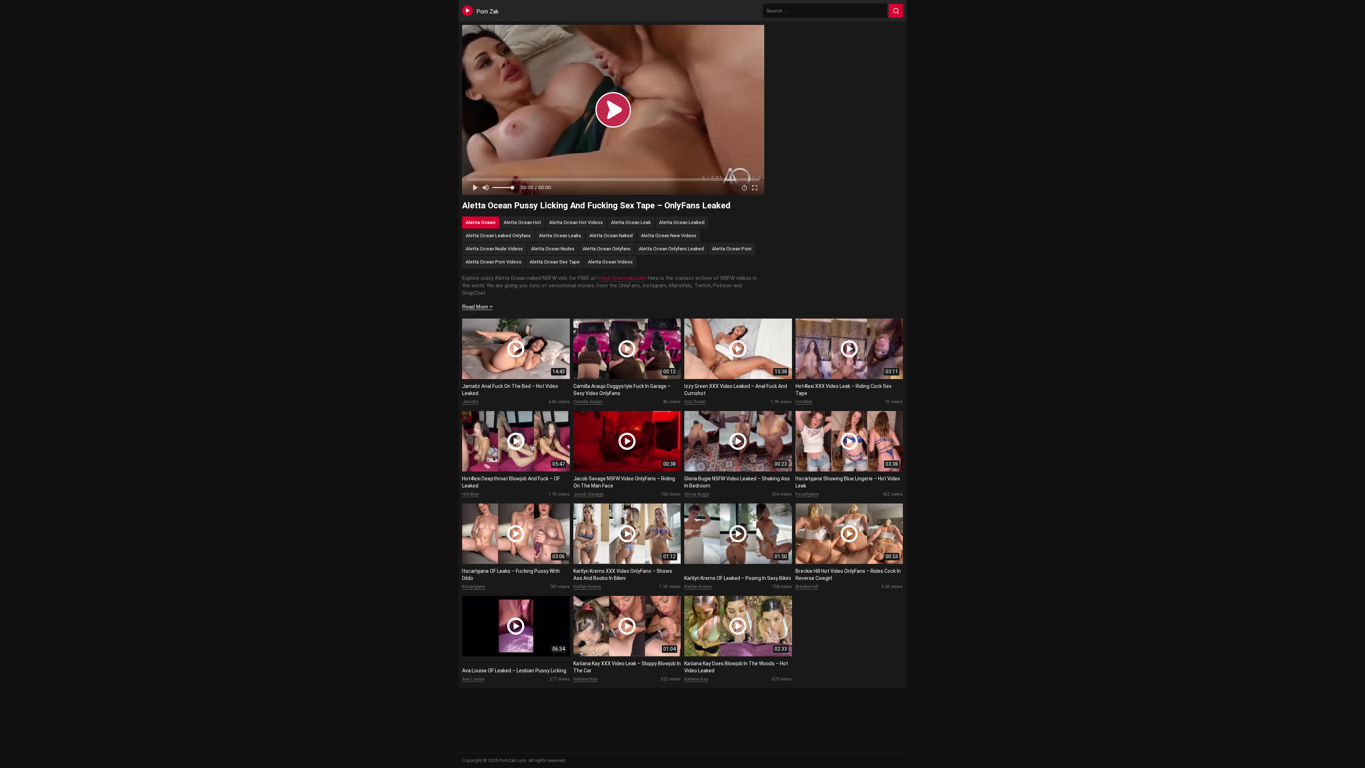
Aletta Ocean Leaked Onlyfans (498, 235)
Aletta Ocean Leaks (560, 235)
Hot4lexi (804, 401)
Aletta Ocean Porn (731, 248)
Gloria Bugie (696, 494)
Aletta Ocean (481, 222)
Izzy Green (695, 401)
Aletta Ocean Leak (631, 222)
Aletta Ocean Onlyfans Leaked (671, 248)
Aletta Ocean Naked (611, 235)
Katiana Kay (585, 679)
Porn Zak (487, 11)
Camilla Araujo (588, 401)
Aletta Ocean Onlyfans (607, 248)
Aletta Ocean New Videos (668, 235)
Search (896, 11)
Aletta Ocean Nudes (552, 248)
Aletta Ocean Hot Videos (576, 222)
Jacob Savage (588, 494)
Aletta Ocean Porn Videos (493, 262)
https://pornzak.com (621, 278)
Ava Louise (473, 679)
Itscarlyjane (807, 494)
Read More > (477, 307)
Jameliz (470, 401)
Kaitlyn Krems (587, 586)
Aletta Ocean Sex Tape (555, 262)
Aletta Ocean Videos (610, 262)
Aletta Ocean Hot (522, 222)
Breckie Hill (807, 586)
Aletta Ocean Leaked (682, 222)
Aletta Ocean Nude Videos (494, 248)
